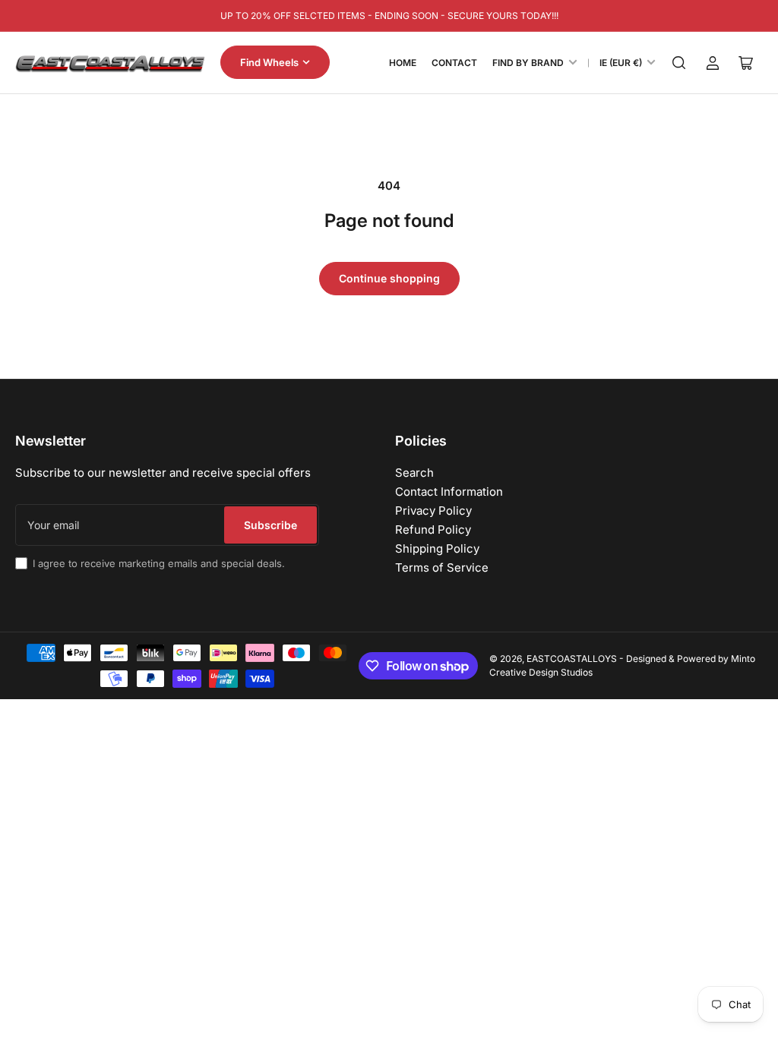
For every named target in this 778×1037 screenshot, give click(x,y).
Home (402, 62)
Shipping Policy (437, 548)
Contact (454, 62)
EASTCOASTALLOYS (572, 658)
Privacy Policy (433, 510)
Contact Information (449, 491)
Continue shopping (389, 278)
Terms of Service (442, 567)
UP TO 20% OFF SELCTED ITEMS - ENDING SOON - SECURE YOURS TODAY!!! (389, 15)
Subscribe (270, 524)
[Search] (679, 63)
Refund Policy (433, 529)
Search (414, 472)
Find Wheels (269, 62)
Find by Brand (528, 62)
